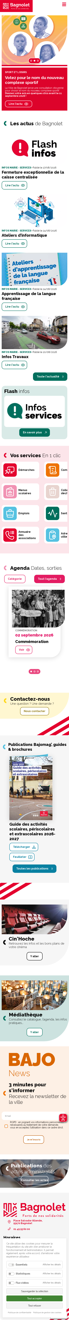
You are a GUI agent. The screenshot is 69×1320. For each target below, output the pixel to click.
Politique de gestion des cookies (47, 1312)
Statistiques (23, 1273)
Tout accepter (34, 1298)
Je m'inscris (33, 1139)
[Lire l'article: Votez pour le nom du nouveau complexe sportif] (34, 40)
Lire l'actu (15, 103)
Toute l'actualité (48, 376)
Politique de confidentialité (19, 1312)
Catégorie (15, 578)
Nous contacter (34, 711)
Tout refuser (34, 1305)
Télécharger (21, 846)
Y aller (34, 956)
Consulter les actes (34, 1180)
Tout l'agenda (47, 578)
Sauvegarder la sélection (34, 1291)
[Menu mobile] (63, 4)
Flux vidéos (22, 1282)
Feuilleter (19, 856)
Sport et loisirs (16, 72)
